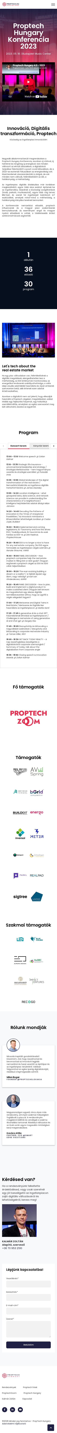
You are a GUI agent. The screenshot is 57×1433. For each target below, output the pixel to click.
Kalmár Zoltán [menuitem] (8, 1398)
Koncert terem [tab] (18, 445)
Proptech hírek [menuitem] (30, 1387)
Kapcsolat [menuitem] (27, 1398)
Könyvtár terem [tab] (41, 445)
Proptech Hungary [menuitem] (32, 1393)
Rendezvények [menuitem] (9, 1387)
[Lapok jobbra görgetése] (53, 446)
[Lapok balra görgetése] (3, 446)
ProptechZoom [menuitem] (9, 1393)
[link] (11, 4)
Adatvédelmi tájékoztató (14, 1423)
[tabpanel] (28, 558)
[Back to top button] (50, 1427)
